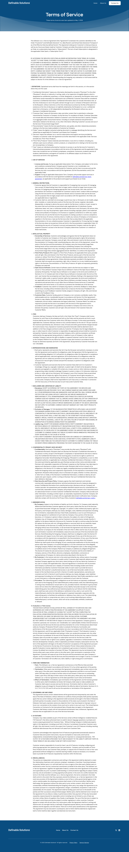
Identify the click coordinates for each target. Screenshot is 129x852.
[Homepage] (19, 830)
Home (95, 3)
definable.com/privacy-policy (85, 498)
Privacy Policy (73, 842)
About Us (103, 3)
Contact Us (74, 830)
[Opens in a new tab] (116, 830)
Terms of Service (84, 842)
